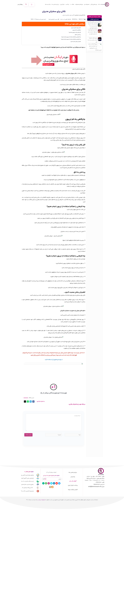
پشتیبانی (73, 476)
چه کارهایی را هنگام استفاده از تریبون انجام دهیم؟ (71, 37)
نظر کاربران (62, 4)
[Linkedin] (54, 483)
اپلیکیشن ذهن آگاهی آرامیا (27, 478)
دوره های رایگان (93, 4)
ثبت (43, 479)
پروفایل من (20, 4)
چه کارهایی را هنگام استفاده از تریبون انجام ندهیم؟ (71, 39)
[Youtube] (56, 483)
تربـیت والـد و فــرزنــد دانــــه (27, 481)
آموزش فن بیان (72, 481)
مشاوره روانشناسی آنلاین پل (27, 475)
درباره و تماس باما (73, 472)
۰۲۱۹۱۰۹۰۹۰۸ (98, 482)
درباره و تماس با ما (55, 4)
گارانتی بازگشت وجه (73, 489)
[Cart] (31, 4)
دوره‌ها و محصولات (79, 4)
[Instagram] (49, 483)
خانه (99, 4)
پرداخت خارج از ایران (73, 485)
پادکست (67, 4)
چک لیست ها (48, 4)
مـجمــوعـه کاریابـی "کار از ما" (27, 491)
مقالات (72, 4)
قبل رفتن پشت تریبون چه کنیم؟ (75, 32)
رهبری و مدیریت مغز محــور (27, 484)
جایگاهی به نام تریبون (76, 30)
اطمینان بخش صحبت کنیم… (75, 41)
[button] (33, 401)
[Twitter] (59, 483)
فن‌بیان (81, 15)
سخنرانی (77, 15)
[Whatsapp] (46, 483)
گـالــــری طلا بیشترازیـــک (27, 487)
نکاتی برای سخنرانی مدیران (76, 27)
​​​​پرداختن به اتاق (78, 34)
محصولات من (86, 4)
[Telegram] (51, 483)
